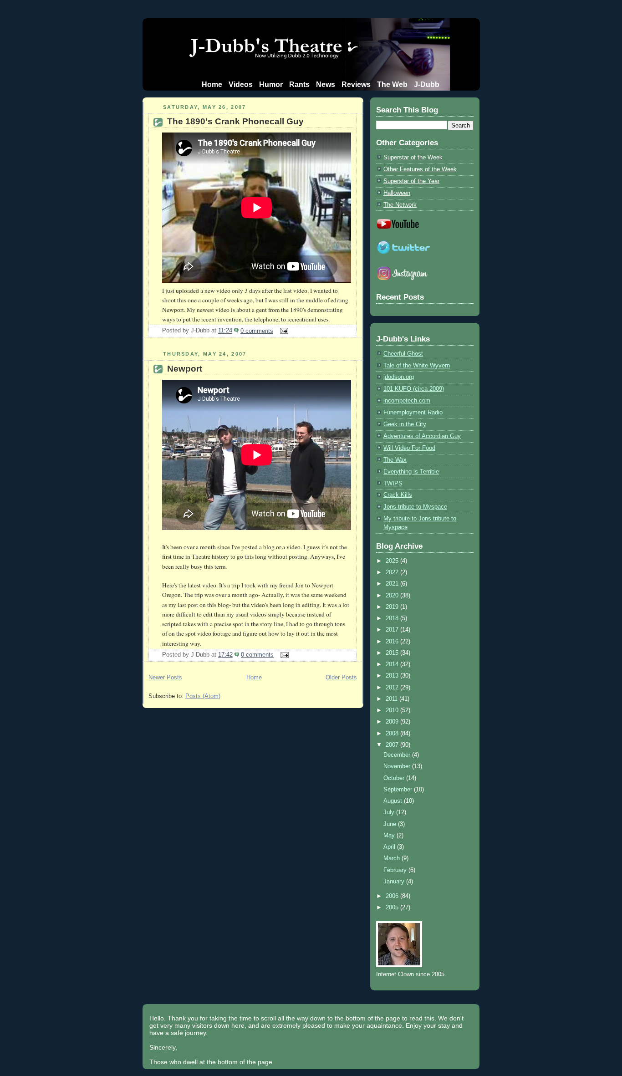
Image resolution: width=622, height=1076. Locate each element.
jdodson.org (398, 376)
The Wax (395, 459)
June (390, 824)
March (392, 858)
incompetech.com (406, 400)
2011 (392, 698)
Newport (184, 368)
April (390, 846)
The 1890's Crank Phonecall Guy (235, 121)
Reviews (356, 84)
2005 (393, 907)
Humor (271, 84)
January (394, 881)
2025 (393, 560)
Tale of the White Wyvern (416, 365)
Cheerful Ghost (403, 353)
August (393, 800)
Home (212, 84)
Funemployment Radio (413, 412)
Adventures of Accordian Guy (422, 436)
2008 (393, 733)
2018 (393, 618)
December (397, 754)
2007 (393, 744)
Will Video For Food (409, 447)
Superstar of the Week (413, 157)
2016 (393, 641)
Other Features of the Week (420, 169)
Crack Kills (397, 494)
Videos (241, 84)
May (390, 835)
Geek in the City (404, 424)
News (325, 84)
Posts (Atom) (202, 696)
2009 (393, 721)
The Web (392, 84)
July (389, 812)
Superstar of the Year (411, 181)
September (398, 789)
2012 (393, 687)
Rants (299, 84)
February (395, 870)
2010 (393, 710)
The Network (400, 204)
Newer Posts (165, 677)
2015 (393, 652)
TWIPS (393, 483)
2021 (393, 583)
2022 (393, 572)
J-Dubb (426, 84)
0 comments (256, 330)
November (397, 766)
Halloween (396, 192)
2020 (393, 595)
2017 (393, 629)
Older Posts (341, 677)
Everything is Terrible (411, 471)
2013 (393, 675)
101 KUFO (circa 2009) (413, 388)
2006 (393, 895)
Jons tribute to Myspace (415, 506)
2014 (393, 664)
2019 (393, 606)
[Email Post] (282, 330)
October (394, 778)
